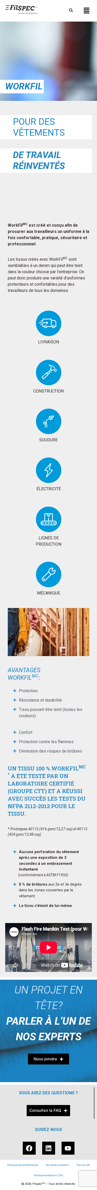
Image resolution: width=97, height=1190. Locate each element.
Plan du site (83, 1164)
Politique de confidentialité (22, 1164)
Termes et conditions (57, 1164)
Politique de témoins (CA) (48, 1175)
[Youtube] (68, 1148)
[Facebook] (29, 1148)
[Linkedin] (48, 1148)
